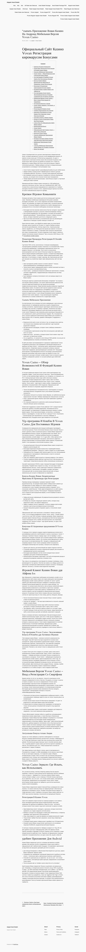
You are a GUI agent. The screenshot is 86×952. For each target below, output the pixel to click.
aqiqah (32, 40)
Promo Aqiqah (35, 12)
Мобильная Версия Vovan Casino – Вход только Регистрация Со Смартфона (43, 100)
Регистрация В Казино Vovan (42, 109)
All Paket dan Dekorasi (31, 5)
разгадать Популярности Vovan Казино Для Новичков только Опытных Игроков (43, 114)
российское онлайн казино (31, 235)
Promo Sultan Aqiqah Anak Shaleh (69, 15)
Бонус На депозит (39, 149)
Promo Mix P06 (75, 12)
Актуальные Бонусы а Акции (42, 103)
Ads (14, 5)
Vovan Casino (39, 40)
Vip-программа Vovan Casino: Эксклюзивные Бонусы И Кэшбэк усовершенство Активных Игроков (44, 94)
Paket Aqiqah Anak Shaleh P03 (53, 9)
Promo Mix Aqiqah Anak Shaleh (60, 12)
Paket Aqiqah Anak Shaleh (36, 9)
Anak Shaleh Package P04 (59, 5)
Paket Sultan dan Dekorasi (22, 12)
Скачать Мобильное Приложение (43, 72)
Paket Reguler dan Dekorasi (71, 9)
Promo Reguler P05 (53, 15)
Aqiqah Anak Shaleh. (15, 9)
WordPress (15, 944)
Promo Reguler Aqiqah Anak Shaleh (37, 15)
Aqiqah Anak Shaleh (13, 2)
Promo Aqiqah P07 (45, 12)
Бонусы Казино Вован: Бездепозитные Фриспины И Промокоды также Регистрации (43, 82)
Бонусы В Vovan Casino (40, 133)
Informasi (25, 9)
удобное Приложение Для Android (43, 110)
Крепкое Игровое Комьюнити (42, 66)
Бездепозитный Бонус (40, 126)
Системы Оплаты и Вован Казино (43, 117)
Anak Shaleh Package (44, 5)
